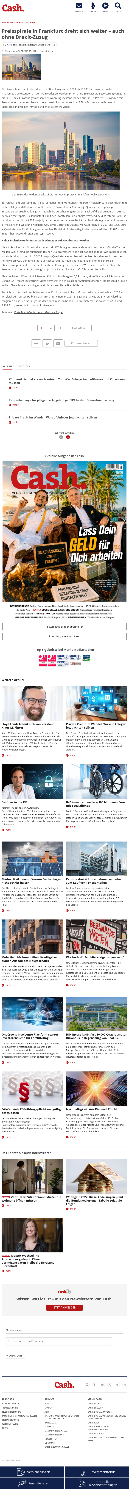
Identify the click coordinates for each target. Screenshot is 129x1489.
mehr (16, 387)
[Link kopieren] (36, 343)
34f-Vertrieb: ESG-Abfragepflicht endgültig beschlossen (31, 1110)
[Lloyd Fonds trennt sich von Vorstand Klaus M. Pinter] (32, 703)
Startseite (78, 327)
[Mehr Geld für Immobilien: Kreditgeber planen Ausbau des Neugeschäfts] (32, 936)
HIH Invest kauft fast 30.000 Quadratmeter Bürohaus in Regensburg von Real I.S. (96, 1036)
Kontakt (49, 1426)
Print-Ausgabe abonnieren (64, 636)
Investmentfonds (11, 1411)
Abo (47, 1403)
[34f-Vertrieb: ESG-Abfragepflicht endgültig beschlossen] (32, 1088)
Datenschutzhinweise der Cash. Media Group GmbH (62, 1417)
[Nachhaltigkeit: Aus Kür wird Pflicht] (96, 1088)
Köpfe (5, 1427)
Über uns (50, 1442)
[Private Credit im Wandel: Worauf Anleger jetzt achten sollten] (96, 703)
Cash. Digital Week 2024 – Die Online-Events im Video (107, 1417)
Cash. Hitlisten (96, 1433)
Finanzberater (10, 1407)
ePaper (48, 1407)
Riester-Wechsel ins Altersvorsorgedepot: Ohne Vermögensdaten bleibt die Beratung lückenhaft (28, 1261)
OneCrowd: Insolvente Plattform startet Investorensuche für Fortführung (30, 1036)
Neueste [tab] (7, 366)
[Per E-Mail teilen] (58, 343)
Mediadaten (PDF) (54, 1434)
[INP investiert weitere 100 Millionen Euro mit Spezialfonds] (96, 781)
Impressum (50, 1422)
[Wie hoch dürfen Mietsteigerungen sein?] (96, 936)
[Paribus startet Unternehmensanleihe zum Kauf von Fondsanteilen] (96, 859)
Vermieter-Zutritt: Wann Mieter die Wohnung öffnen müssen (31, 1198)
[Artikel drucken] (47, 343)
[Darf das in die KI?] (32, 781)
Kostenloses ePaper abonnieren (64, 626)
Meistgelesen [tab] (22, 366)
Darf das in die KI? (14, 802)
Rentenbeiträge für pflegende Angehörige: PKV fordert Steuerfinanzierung (61, 400)
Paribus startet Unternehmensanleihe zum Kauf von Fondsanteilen (93, 881)
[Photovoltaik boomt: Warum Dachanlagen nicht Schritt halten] (32, 859)
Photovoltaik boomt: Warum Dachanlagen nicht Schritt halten (31, 881)
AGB (47, 1411)
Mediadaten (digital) (56, 1430)
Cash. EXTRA (94, 1403)
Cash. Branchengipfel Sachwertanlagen (100, 1428)
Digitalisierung (10, 1419)
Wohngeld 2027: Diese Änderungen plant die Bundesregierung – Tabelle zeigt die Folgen (94, 1200)
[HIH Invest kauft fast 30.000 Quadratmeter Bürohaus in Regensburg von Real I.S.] (96, 1014)
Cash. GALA (93, 1422)
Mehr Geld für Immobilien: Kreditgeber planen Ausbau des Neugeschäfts (29, 959)
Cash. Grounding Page (57, 1446)
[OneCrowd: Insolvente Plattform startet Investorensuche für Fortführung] (32, 1014)
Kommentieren (81, 343)
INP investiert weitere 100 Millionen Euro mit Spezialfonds (95, 803)
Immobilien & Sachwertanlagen (19, 1415)
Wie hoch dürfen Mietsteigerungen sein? (95, 957)
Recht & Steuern (10, 1423)
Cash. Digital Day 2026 (100, 1411)
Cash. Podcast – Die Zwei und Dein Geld (106, 1439)
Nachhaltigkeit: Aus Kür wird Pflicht (91, 1109)
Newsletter (51, 1438)
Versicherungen (10, 1403)
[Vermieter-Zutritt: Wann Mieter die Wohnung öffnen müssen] (32, 1176)
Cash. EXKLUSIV (95, 1407)
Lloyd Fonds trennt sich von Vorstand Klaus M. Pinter (28, 725)
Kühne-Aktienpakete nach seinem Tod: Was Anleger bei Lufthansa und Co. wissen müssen (67, 381)
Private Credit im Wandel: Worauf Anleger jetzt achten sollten (53, 417)
